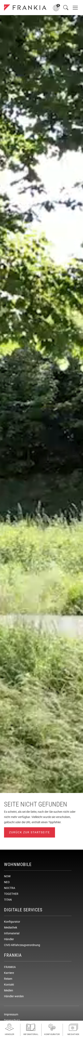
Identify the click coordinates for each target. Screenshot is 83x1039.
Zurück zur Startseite (29, 832)
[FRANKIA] (25, 7)
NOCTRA (9, 888)
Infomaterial (11, 933)
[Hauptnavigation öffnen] (75, 7)
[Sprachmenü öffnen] (56, 7)
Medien (8, 990)
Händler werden (14, 996)
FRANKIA (10, 967)
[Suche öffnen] (66, 7)
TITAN (8, 899)
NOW (7, 876)
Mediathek (10, 927)
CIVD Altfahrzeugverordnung (22, 945)
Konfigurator (12, 921)
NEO (7, 882)
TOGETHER (11, 893)
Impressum (11, 1014)
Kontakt (9, 984)
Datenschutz (12, 1020)
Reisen (8, 978)
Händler (9, 939)
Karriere (9, 972)
